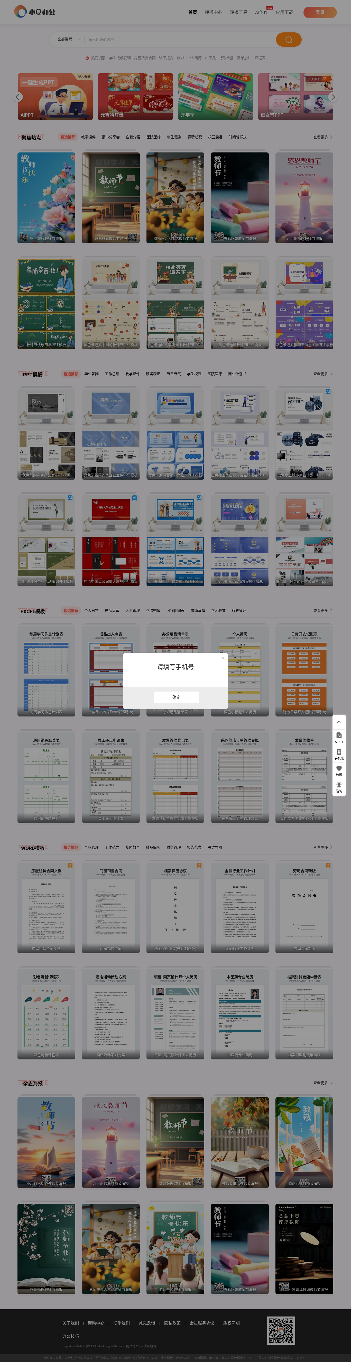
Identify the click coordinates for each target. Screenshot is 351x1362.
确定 (176, 697)
